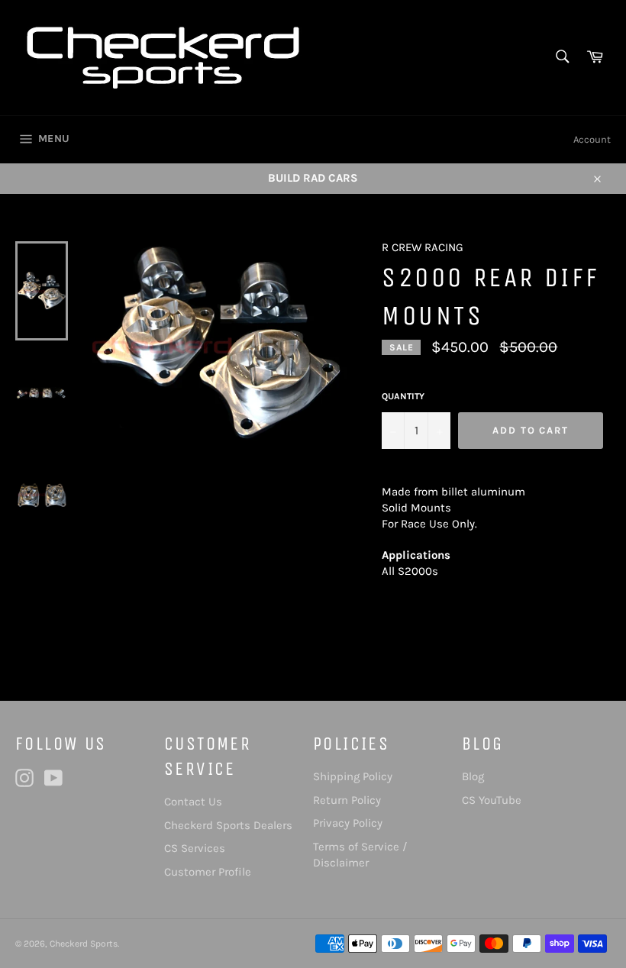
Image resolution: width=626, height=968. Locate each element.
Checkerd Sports (84, 943)
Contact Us (193, 801)
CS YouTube (491, 800)
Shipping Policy (352, 776)
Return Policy (347, 800)
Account (592, 139)
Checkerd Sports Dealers (228, 825)
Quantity (403, 396)
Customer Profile (207, 872)
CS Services (194, 848)
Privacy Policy (347, 823)
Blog (473, 776)
